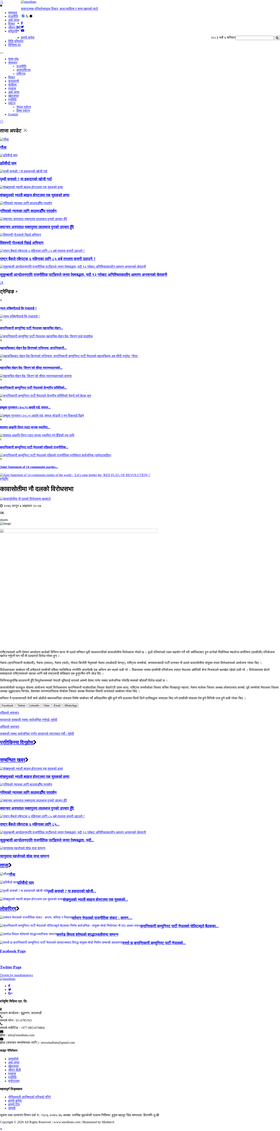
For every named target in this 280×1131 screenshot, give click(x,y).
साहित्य (12, 85)
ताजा (4, 865)
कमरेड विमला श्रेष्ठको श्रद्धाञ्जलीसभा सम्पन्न (87, 934)
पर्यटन (11, 103)
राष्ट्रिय (20, 73)
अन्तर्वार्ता (13, 1059)
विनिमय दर (14, 45)
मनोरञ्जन (13, 1081)
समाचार (12, 12)
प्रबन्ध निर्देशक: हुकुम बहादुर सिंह (112, 1115)
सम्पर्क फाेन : (7, 1020)
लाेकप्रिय (8, 908)
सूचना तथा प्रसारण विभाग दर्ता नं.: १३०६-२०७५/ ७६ (31, 1115)
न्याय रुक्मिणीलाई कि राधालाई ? (18, 308)
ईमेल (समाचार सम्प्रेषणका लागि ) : (20, 1042)
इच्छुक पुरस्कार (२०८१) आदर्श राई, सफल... (25, 407)
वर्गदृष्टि (4, 478)
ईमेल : (3, 1035)
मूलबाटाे (46, 499)
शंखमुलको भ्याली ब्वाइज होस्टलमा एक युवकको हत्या (34, 195)
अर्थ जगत (13, 20)
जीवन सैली (14, 27)
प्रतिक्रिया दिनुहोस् (16, 742)
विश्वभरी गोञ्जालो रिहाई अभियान (21, 243)
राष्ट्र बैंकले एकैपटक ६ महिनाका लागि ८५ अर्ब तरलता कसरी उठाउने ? (48, 259)
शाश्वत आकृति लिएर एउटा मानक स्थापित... (25, 427)
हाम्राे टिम (14, 1104)
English (13, 114)
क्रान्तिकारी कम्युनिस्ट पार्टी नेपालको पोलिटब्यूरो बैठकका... (179, 926)
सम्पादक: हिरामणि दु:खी (145, 1115)
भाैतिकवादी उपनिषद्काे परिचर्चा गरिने (29, 1097)
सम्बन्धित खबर (12, 760)
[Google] (10, 993)
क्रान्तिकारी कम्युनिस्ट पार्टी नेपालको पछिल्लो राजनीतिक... (34, 447)
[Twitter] (9, 989)
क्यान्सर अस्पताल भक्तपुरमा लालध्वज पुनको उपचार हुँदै (37, 227)
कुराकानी (13, 81)
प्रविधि (12, 99)
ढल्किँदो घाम (8, 163)
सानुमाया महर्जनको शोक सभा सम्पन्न (24, 856)
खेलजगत (13, 96)
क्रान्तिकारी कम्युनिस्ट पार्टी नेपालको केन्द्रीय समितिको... (33, 387)
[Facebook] (9, 986)
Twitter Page (10, 967)
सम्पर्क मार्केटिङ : (10, 1027)
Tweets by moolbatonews (16, 975)
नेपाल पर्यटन (23, 107)
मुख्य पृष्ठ (13, 59)
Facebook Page (13, 951)
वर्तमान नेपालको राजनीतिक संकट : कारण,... (102, 918)
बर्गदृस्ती (12, 31)
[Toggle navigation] (1, 53)
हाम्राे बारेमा (27, 37)
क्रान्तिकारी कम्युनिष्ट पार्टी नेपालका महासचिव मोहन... (31, 328)
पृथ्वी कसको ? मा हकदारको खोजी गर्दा (26, 179)
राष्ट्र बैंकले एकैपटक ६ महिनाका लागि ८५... (30, 824)
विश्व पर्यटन (23, 110)
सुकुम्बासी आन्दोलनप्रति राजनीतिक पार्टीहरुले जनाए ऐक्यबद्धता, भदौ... (47, 840)
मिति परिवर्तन (15, 41)
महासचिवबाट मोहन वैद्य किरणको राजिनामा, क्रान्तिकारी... (33, 348)
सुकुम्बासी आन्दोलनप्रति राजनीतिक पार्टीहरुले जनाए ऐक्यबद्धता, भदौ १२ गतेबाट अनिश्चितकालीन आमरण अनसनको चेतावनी (83, 274)
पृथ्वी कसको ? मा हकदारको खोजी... (71, 891)
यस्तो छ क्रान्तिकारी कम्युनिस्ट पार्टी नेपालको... (154, 943)
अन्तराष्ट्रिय (23, 70)
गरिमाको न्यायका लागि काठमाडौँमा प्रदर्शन (28, 211)
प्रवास (12, 88)
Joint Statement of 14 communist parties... (29, 467)
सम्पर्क (12, 1108)
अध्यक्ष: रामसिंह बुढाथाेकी (77, 1115)
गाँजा (3, 147)
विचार (11, 23)
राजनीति (13, 16)
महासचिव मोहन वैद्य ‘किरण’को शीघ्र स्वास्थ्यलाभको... (31, 367)
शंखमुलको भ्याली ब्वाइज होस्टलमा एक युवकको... (95, 899)
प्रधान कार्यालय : (10, 1013)
